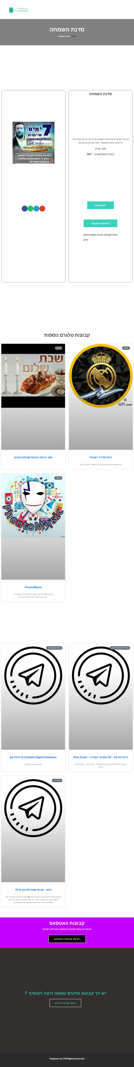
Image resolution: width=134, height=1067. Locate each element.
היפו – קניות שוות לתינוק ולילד (33, 889)
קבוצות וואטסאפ (67, 923)
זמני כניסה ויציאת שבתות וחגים (33, 457)
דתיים (73, 36)
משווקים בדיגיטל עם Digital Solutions (33, 757)
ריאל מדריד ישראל (101, 457)
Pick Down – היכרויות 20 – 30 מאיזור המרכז (101, 757)
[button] (80, 9)
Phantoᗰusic (33, 587)
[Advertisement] (67, 65)
